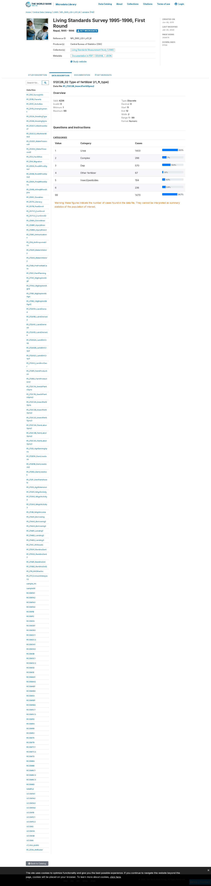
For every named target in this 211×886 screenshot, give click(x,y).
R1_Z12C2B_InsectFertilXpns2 (78, 86)
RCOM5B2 (31, 705)
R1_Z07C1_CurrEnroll (36, 211)
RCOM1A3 (31, 602)
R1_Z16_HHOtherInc (35, 571)
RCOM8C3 (31, 779)
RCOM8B (30, 766)
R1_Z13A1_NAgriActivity (37, 492)
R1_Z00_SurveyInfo (35, 95)
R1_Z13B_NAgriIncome (36, 512)
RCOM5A (31, 696)
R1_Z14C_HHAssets (35, 545)
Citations (147, 4)
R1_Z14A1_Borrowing (35, 517)
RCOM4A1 (31, 677)
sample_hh (31, 583)
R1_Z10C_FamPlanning (36, 273)
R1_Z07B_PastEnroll (35, 206)
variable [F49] (88, 12)
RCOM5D (31, 719)
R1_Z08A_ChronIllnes (36, 220)
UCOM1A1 (31, 794)
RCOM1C (30, 616)
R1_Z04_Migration (34, 161)
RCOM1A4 (31, 607)
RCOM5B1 (31, 700)
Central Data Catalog (42, 12)
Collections (133, 4)
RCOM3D (31, 668)
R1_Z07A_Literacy (34, 202)
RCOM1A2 (31, 597)
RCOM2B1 (31, 625)
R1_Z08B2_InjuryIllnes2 (37, 230)
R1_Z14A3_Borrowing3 (36, 526)
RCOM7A (30, 738)
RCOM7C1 (31, 747)
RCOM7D (31, 756)
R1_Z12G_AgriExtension (37, 487)
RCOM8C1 (31, 770)
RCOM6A (31, 724)
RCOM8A (31, 761)
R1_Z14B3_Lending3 (35, 540)
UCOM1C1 (31, 817)
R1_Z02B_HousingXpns (37, 121)
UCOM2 (30, 826)
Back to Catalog (38, 863)
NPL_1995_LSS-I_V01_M (70, 12)
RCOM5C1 (31, 710)
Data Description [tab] (60, 75)
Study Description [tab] (37, 75)
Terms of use (163, 4)
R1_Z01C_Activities (35, 104)
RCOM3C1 (31, 658)
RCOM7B (30, 742)
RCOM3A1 (31, 644)
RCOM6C (31, 733)
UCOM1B (30, 812)
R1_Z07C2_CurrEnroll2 (36, 216)
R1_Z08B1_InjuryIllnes (36, 225)
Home (28, 12)
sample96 (31, 588)
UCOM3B (31, 836)
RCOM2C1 (31, 635)
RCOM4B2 (31, 691)
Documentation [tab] (82, 75)
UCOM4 (30, 840)
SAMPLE (30, 789)
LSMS (55, 12)
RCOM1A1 (31, 593)
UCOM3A (31, 831)
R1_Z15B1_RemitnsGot (36, 562)
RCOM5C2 (31, 714)
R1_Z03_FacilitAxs (34, 157)
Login (181, 4)
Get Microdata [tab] (104, 75)
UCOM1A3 (31, 803)
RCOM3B (30, 654)
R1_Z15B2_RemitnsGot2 (37, 566)
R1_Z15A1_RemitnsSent (36, 549)
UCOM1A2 (31, 798)
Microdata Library (66, 4)
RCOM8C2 (31, 775)
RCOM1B (30, 612)
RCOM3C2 (31, 663)
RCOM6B (30, 728)
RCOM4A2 (31, 681)
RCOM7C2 (31, 752)
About (119, 4)
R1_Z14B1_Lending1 (35, 531)
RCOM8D (31, 784)
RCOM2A (31, 621)
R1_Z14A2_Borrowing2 (36, 521)
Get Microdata (88, 31)
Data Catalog (105, 4)
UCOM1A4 (31, 808)
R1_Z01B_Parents (34, 99)
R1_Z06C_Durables (35, 197)
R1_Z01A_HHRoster (35, 850)
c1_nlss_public (33, 845)
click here (115, 876)
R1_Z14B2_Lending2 (35, 535)
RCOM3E (30, 672)
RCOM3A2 (31, 649)
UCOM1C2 (31, 822)
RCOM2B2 (31, 630)
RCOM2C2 (31, 639)
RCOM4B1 (31, 686)
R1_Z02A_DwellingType (37, 116)
